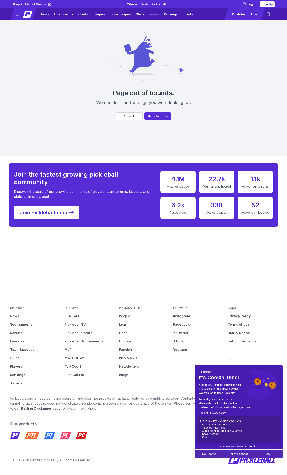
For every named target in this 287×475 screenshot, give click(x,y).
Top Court (73, 366)
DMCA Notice (239, 333)
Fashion (125, 349)
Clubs (140, 14)
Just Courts (74, 375)
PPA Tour (72, 316)
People (124, 316)
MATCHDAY (74, 358)
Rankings (171, 14)
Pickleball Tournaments (84, 341)
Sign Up (267, 4)
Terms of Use (239, 324)
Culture (125, 341)
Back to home (158, 116)
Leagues (99, 14)
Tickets (187, 14)
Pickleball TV (75, 324)
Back (131, 116)
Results (83, 14)
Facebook (181, 324)
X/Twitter (181, 333)
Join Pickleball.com (43, 212)
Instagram (181, 316)
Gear (123, 333)
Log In (252, 4)
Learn (124, 324)
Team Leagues (121, 14)
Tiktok (178, 341)
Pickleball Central (79, 333)
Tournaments (63, 14)
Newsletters (129, 366)
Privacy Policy (239, 316)
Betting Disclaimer (243, 341)
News (45, 14)
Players (154, 14)
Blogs (123, 375)
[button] (25, 14)
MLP (68, 349)
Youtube (180, 349)
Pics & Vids (128, 358)
